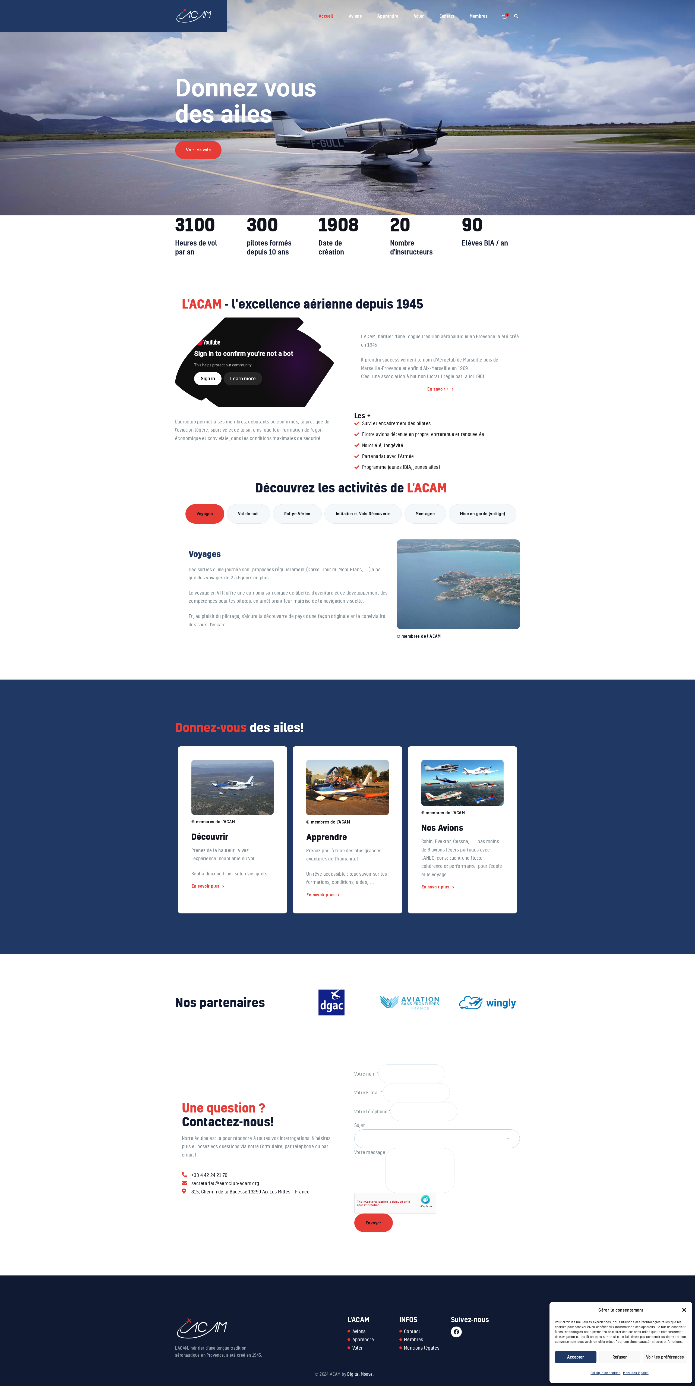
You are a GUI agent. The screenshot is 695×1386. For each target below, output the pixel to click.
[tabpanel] (351, 583)
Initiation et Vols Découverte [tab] (363, 513)
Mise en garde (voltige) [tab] (482, 513)
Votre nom (366, 1073)
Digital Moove (359, 1374)
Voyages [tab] (205, 513)
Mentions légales (635, 1373)
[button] (684, 1310)
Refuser (619, 1357)
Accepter (575, 1357)
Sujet (359, 1125)
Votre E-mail (368, 1092)
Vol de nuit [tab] (248, 513)
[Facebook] (456, 1332)
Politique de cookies (605, 1373)
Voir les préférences (665, 1357)
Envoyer (373, 1222)
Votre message (369, 1152)
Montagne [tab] (425, 513)
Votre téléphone (372, 1111)
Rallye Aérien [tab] (297, 513)
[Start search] (516, 16)
